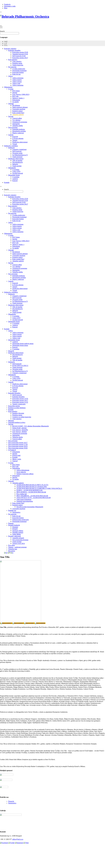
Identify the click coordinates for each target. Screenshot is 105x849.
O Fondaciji (12, 450)
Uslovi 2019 (16, 171)
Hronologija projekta (19, 131)
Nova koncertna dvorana (20, 540)
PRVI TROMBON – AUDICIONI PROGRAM (32, 496)
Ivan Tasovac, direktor (19, 431)
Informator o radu (9, 6)
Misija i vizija (16, 459)
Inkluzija (15, 164)
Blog (5, 8)
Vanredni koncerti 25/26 (20, 54)
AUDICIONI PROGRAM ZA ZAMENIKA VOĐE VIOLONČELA (39, 488)
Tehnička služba (17, 125)
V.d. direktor (16, 120)
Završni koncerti (17, 173)
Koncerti (15, 136)
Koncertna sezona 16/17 (20, 400)
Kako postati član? (18, 113)
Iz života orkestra (17, 138)
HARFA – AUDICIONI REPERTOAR (29, 490)
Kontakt (6, 182)
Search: (2, 31)
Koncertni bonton (18, 72)
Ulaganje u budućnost (19, 149)
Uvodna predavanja (18, 69)
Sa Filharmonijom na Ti (20, 155)
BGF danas (16, 91)
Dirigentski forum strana (20, 345)
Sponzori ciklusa (17, 530)
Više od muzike (17, 160)
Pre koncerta (12, 67)
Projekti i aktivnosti (14, 536)
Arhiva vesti (16, 83)
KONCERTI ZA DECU (20, 365)
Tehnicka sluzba (17, 437)
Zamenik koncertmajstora (24, 501)
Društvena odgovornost (19, 142)
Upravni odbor (17, 118)
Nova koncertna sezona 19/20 (17, 448)
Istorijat (14, 92)
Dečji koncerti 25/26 (19, 56)
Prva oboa (11, 545)
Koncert (15, 180)
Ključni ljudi (16, 455)
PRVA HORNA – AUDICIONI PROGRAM (31, 492)
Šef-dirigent (16, 105)
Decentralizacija (17, 162)
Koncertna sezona (14, 406)
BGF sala (15, 96)
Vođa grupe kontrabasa (23, 499)
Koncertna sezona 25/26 (20, 52)
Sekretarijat (16, 124)
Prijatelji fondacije (14, 525)
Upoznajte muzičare (18, 109)
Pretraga (11, 523)
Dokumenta (16, 100)
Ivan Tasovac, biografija (20, 430)
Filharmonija (8, 87)
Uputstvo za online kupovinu (21, 417)
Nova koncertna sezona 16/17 (17, 442)
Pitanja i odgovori (18, 133)
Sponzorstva (16, 512)
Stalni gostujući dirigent (20, 107)
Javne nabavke (21, 472)
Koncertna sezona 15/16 (20, 398)
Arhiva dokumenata (22, 470)
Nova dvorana (12, 127)
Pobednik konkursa (18, 129)
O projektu (15, 169)
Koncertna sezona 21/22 (20, 402)
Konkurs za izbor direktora (17, 408)
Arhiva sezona (17, 81)
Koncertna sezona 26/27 (20, 58)
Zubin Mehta (16, 534)
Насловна (11, 551)
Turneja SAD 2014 (18, 543)
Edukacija (11, 147)
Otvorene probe (17, 153)
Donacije (11, 351)
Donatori (15, 527)
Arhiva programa (17, 78)
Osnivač (15, 461)
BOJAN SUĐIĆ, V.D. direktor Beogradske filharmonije (30, 426)
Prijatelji (15, 529)
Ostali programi (17, 157)
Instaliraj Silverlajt (18, 413)
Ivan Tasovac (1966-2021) (20, 94)
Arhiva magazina (17, 85)
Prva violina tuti (21, 494)
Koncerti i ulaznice (10, 48)
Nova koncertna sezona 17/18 (17, 444)
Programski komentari (19, 70)
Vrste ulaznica (16, 61)
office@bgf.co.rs (17, 839)
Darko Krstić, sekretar (19, 428)
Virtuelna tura (12, 549)
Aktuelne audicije (18, 114)
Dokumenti (16, 475)
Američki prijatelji (18, 538)
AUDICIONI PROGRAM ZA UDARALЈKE (31, 486)
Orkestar (11, 103)
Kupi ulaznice (12, 59)
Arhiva (10, 76)
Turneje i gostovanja (18, 404)
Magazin (11, 420)
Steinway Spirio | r (18, 98)
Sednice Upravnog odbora (24, 474)
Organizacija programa (19, 122)
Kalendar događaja (14, 50)
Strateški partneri (17, 532)
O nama (10, 89)
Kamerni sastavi (17, 111)
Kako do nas (16, 74)
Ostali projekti (16, 166)
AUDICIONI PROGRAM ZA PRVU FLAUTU (32, 485)
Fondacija (7, 4)
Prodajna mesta (17, 63)
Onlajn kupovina (17, 65)
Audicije (15, 179)
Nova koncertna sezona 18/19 (17, 446)
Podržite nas (12, 510)
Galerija (10, 135)
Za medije (15, 102)
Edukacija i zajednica (11, 146)
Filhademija (12, 168)
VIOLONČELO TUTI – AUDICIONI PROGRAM (33, 497)
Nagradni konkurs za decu (16, 422)
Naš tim (10, 116)
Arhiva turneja (17, 80)
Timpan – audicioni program (17, 547)
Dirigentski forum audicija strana (22, 343)
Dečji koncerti (16, 151)
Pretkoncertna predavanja (20, 519)
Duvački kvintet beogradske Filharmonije (29, 507)
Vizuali (14, 144)
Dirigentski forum (14, 175)
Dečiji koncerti (17, 395)
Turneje (14, 140)
